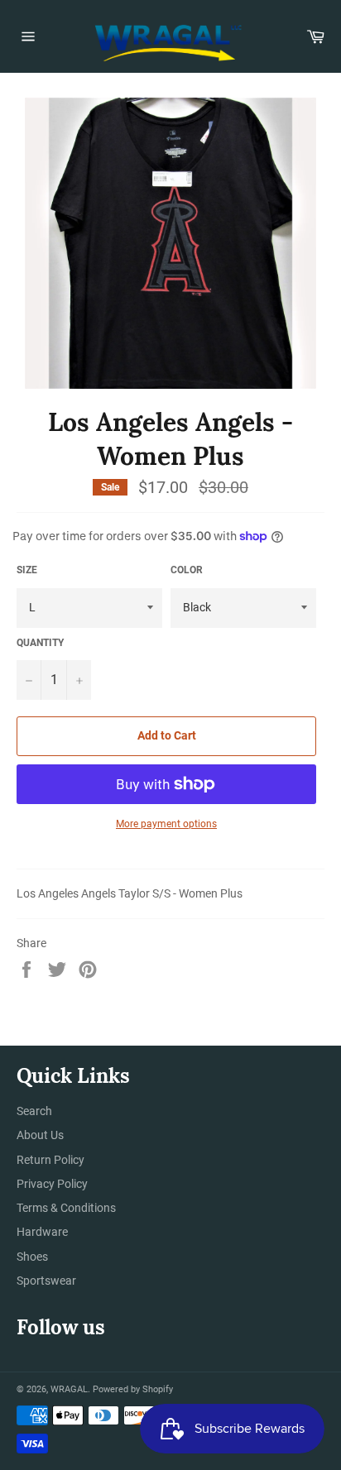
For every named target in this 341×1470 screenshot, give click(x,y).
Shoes (32, 1256)
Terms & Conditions (66, 1207)
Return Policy (50, 1159)
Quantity (40, 643)
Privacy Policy (52, 1183)
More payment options (166, 824)
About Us (40, 1135)
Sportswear (46, 1280)
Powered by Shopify (133, 1389)
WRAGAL (69, 1389)
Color (186, 570)
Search (34, 1111)
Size (27, 570)
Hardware (42, 1231)
